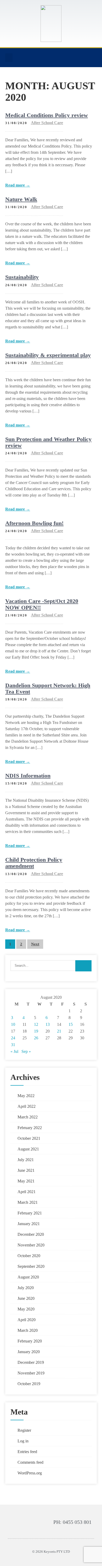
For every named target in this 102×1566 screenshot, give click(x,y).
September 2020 (31, 1266)
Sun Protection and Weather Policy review (48, 442)
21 (59, 1031)
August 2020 (28, 1277)
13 (48, 1024)
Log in (23, 1441)
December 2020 (31, 1234)
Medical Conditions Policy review (46, 115)
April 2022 (27, 1106)
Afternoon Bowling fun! (34, 523)
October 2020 (29, 1255)
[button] (9, 57)
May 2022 (26, 1095)
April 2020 (27, 1319)
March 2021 (28, 1202)
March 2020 (28, 1330)
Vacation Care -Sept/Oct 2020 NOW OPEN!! (41, 604)
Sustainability (22, 277)
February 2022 (30, 1127)
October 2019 (29, 1384)
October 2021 (29, 1138)
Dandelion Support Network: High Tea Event (47, 688)
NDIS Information (27, 775)
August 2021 (28, 1149)
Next (35, 944)
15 (71, 1024)
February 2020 (30, 1341)
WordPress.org (30, 1473)
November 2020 (31, 1245)
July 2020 (26, 1287)
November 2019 (31, 1373)
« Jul (14, 1051)
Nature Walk (21, 199)
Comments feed (30, 1462)
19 (36, 1031)
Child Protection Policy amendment (33, 862)
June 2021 (26, 1170)
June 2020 (26, 1298)
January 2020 (29, 1351)
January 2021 (29, 1223)
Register (24, 1430)
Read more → (17, 185)
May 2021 (26, 1181)
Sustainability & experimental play (48, 355)
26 (36, 1038)
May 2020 (26, 1309)
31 (13, 1044)
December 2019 (31, 1362)
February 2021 (30, 1213)
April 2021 (27, 1191)
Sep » (26, 1051)
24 (13, 1038)
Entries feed (27, 1451)
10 (13, 1024)
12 (36, 1024)
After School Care (47, 122)
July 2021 (26, 1159)
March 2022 (28, 1117)
